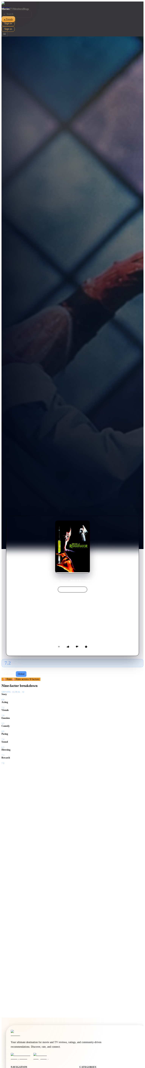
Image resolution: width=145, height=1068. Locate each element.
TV (11, 9)
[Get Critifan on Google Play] (43, 1056)
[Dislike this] (77, 646)
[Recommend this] (68, 646)
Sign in (8, 23)
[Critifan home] (72, 5)
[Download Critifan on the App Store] (21, 1056)
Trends (8, 19)
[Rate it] (86, 646)
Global (21, 674)
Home (56, 580)
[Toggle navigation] (5, 34)
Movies (5, 9)
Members (18, 9)
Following (9, 674)
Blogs (26, 9)
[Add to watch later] (59, 646)
